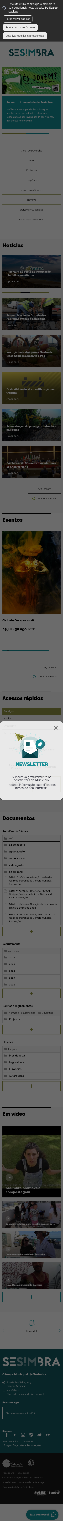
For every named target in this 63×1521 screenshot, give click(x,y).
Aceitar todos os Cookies (20, 27)
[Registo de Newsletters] (31, 749)
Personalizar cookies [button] (17, 18)
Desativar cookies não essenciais (24, 35)
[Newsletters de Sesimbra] (31, 772)
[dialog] (31, 760)
